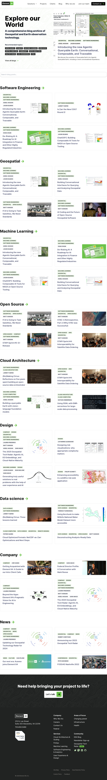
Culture (12, 658)
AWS (70, 332)
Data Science (7, 508)
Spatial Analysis (11, 51)
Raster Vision (10, 54)
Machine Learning (30, 48)
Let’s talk (50, 694)
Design (13, 432)
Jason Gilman (75, 43)
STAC (33, 54)
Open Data (42, 48)
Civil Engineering (23, 54)
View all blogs (10, 61)
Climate (19, 48)
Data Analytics (35, 51)
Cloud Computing (9, 394)
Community (24, 51)
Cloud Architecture (10, 370)
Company (17, 334)
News (15, 631)
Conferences (62, 658)
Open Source (10, 48)
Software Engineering (91, 40)
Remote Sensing (43, 531)
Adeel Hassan (63, 43)
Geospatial (62, 40)
